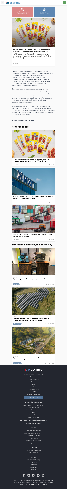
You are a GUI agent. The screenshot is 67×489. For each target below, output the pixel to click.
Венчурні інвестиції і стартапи (33, 433)
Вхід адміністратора (33, 394)
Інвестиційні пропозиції (33, 402)
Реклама (33, 382)
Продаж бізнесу (33, 407)
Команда (33, 384)
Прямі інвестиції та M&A (33, 431)
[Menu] (2, 2)
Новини (33, 428)
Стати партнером (33, 379)
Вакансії (33, 387)
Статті (33, 455)
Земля (33, 412)
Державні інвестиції (33, 435)
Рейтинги (34, 462)
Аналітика (33, 447)
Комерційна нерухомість (33, 410)
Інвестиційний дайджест (33, 450)
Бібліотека (33, 464)
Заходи (33, 469)
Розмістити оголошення (34, 397)
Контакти (33, 391)
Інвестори (33, 467)
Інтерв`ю (33, 457)
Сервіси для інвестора (33, 423)
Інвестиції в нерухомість (33, 443)
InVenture (33, 374)
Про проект (33, 377)
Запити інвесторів (33, 417)
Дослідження (33, 452)
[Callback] (64, 2)
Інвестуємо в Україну (33, 460)
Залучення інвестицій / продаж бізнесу (33, 420)
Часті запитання (34, 389)
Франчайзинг (33, 415)
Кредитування (33, 438)
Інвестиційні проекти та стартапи (33, 405)
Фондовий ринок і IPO (33, 440)
